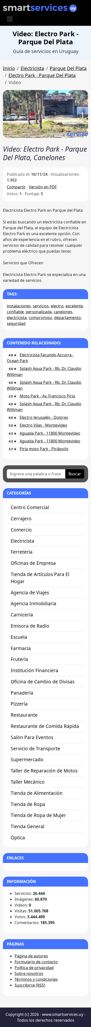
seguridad (16, 323)
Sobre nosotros (29, 973)
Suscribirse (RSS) (30, 985)
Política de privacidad (34, 967)
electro (57, 306)
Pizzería (19, 703)
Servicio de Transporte (35, 748)
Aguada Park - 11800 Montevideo (50, 433)
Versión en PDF (43, 187)
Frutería (19, 659)
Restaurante (24, 715)
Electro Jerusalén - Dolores (44, 417)
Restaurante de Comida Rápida (45, 726)
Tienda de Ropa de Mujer (38, 815)
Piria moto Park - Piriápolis (44, 448)
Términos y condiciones (36, 979)
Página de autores (31, 956)
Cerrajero (21, 518)
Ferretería (22, 552)
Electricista (32, 68)
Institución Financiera (34, 670)
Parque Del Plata (68, 68)
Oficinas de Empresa (33, 563)
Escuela (19, 637)
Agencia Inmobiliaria (33, 603)
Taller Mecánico (28, 782)
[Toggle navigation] (10, 19)
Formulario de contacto (36, 961)
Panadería (22, 692)
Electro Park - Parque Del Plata (42, 75)
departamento (67, 317)
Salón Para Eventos (32, 737)
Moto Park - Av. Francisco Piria (47, 396)
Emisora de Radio (30, 626)
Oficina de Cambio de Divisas (42, 681)
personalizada (39, 311)
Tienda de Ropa (28, 804)
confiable (15, 311)
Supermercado (27, 759)
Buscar (74, 474)
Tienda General (27, 826)
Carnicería (22, 614)
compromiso (40, 317)
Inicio (9, 68)
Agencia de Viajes (30, 592)
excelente (74, 306)
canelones (63, 311)
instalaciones (19, 306)
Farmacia (21, 648)
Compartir (16, 187)
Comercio (21, 529)
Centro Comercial (30, 507)
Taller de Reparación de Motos (44, 770)
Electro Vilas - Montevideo (43, 425)
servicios (41, 306)
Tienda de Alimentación (37, 793)
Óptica (18, 837)
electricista (17, 317)
